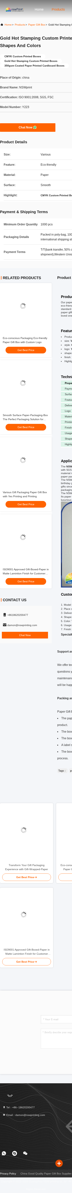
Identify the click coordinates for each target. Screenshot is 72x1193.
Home (39, 9)
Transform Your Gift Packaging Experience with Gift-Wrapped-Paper (26, 867)
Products (58, 9)
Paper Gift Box (36, 24)
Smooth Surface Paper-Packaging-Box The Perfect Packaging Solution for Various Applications (25, 419)
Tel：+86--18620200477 (20, 1107)
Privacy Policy (8, 1173)
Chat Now (25, 127)
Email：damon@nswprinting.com (25, 1114)
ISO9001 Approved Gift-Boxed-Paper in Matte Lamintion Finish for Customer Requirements (26, 573)
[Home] (15, 9)
